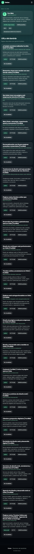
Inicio (2, 8)
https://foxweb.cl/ (12, 15)
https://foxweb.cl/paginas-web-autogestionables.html (16, 299)
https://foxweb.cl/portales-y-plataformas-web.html (15, 225)
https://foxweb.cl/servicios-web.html (12, 469)
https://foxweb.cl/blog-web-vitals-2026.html (14, 125)
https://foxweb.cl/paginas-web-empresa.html (14, 323)
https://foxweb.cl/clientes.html (10, 420)
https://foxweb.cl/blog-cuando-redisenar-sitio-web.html (16, 49)
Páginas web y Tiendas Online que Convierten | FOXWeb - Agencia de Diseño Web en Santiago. (15, 517)
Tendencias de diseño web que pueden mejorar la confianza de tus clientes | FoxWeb (16, 170)
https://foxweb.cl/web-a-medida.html (12, 348)
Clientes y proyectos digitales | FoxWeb (17, 418)
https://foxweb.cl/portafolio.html (11, 444)
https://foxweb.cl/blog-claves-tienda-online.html (15, 74)
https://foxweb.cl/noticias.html (10, 397)
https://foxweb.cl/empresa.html (10, 494)
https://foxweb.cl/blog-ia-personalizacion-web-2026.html (17, 148)
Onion (8, 2)
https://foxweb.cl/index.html (9, 520)
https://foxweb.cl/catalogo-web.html (12, 249)
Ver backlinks (7, 63)
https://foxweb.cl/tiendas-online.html (12, 274)
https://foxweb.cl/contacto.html (10, 372)
